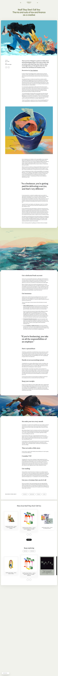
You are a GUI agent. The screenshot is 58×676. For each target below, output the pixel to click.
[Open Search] (20, 2)
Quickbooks (33, 386)
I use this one (45, 355)
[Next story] (30, 580)
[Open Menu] (37, 2)
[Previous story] (28, 580)
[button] (29, 37)
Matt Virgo (24, 95)
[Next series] (30, 534)
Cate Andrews (34, 70)
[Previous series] (28, 534)
